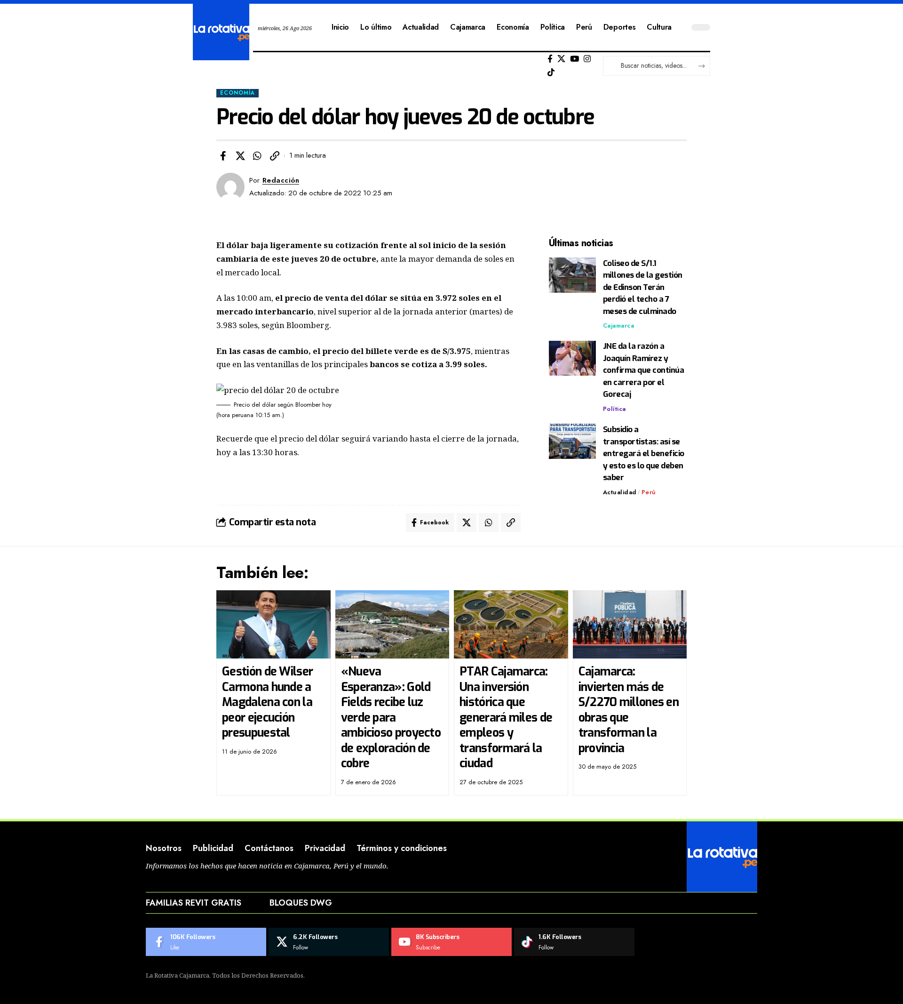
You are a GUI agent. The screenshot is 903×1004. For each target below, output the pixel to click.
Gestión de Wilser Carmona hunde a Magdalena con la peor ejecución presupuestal (267, 702)
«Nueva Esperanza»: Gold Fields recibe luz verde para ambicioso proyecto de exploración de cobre (391, 717)
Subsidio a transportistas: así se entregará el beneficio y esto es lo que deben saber (643, 453)
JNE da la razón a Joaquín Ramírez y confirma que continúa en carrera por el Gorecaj (643, 370)
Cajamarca (618, 325)
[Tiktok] (551, 73)
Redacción (281, 180)
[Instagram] (587, 59)
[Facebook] (550, 59)
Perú (649, 492)
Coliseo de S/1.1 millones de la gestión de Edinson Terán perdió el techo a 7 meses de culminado (642, 287)
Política (614, 408)
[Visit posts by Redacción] (230, 187)
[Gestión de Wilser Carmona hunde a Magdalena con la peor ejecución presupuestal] (273, 624)
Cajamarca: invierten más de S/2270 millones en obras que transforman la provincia (628, 710)
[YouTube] (574, 59)
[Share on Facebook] (223, 155)
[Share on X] (240, 155)
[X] (561, 59)
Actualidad (620, 492)
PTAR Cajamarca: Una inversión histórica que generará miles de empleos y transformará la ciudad (505, 717)
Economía (237, 92)
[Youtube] (451, 942)
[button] (274, 155)
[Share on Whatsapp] (257, 155)
